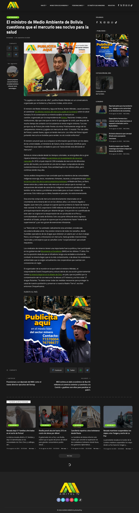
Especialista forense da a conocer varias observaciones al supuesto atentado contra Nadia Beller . (120, 122)
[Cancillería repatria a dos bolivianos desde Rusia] (85, 417)
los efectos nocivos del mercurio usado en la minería (56, 112)
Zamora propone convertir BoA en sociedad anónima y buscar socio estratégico (12, 83)
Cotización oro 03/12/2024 (101, 92)
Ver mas (31, 448)
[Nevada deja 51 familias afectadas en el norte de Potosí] (21, 417)
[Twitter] (121, 5)
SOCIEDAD (13, 425)
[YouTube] (126, 5)
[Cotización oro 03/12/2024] (104, 82)
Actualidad (13, 17)
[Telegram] (15, 54)
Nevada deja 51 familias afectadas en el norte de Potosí (21, 432)
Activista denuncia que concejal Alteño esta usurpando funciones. (120, 136)
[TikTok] (131, 5)
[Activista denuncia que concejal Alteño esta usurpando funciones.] (101, 137)
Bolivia (64, 117)
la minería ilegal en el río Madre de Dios (46, 274)
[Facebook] (118, 5)
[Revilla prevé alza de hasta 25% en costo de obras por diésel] (53, 417)
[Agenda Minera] (13, 5)
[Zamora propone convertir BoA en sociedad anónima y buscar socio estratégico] (12, 71)
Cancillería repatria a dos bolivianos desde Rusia (85, 432)
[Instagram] (124, 5)
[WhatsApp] (129, 5)
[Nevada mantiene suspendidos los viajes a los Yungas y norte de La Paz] (118, 417)
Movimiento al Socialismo (51, 251)
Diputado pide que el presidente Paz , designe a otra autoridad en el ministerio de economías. (120, 108)
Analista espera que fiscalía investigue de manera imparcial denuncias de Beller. (120, 148)
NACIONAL (126, 113)
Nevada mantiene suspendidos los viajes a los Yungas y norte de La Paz (117, 433)
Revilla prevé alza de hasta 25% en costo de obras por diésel (52, 432)
